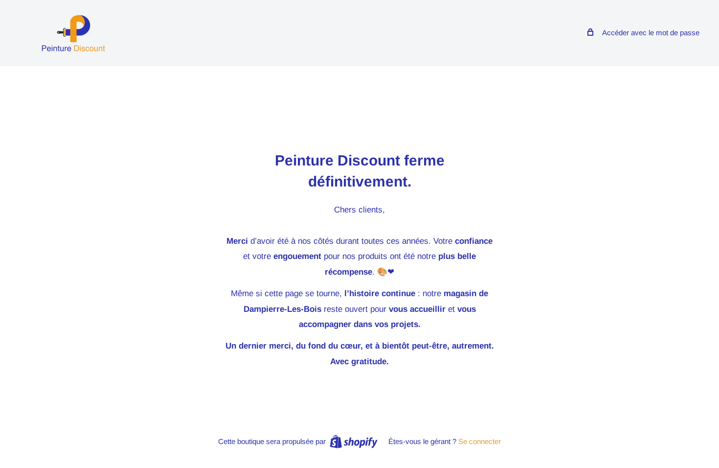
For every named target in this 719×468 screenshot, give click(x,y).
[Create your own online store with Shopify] (354, 441)
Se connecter (479, 441)
